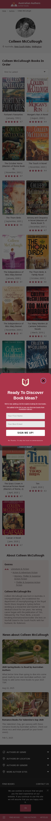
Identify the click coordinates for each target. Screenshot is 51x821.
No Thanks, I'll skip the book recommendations (25, 440)
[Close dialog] (43, 380)
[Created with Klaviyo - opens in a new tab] (25, 447)
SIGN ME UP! (25, 432)
